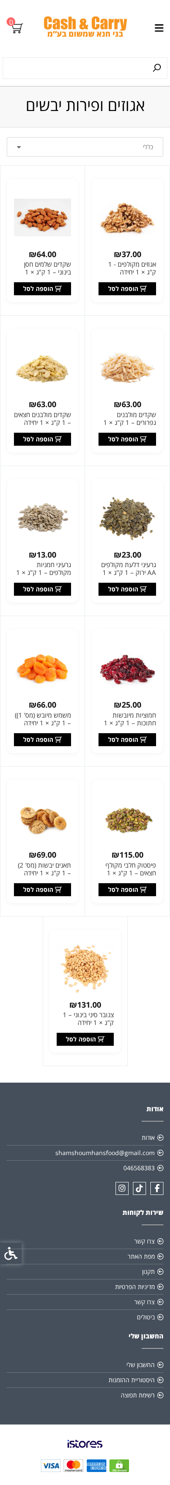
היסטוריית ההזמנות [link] (132, 1380)
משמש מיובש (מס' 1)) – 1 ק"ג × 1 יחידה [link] (43, 719)
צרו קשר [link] (144, 1241)
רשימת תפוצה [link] (138, 1395)
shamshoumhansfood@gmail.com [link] (105, 1153)
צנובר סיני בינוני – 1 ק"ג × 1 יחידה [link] (88, 1018)
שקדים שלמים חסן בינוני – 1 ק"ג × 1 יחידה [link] (47, 272)
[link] (85, 28)
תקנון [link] (148, 1271)
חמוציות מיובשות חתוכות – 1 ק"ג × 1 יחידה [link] (130, 722)
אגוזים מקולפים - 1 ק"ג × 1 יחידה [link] (132, 268)
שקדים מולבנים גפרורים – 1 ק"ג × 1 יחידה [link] (129, 422)
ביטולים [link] (146, 1317)
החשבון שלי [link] (140, 1365)
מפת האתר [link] (141, 1256)
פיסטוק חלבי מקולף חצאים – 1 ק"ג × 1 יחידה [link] (130, 872)
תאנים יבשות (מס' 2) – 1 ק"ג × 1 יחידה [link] (44, 869)
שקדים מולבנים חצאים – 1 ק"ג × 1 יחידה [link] (42, 418)
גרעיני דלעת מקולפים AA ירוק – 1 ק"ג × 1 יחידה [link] (128, 572)
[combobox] (85, 147)
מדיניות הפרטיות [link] (135, 1287)
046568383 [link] (139, 1168)
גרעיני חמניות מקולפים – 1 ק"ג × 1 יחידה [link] (43, 572)
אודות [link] (148, 1137)
